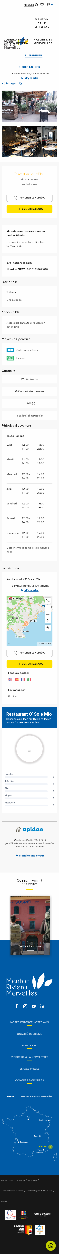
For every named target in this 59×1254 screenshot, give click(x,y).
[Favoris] (42, 5)
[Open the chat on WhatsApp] (51, 1246)
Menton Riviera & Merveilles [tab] (36, 1096)
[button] (36, 5)
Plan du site (47, 1191)
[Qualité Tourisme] (10, 1214)
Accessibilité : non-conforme (12, 1191)
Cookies (4, 1201)
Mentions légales (33, 1191)
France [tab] (10, 1096)
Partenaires (32, 1180)
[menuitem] (42, 23)
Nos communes (7, 1180)
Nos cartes (21, 1180)
